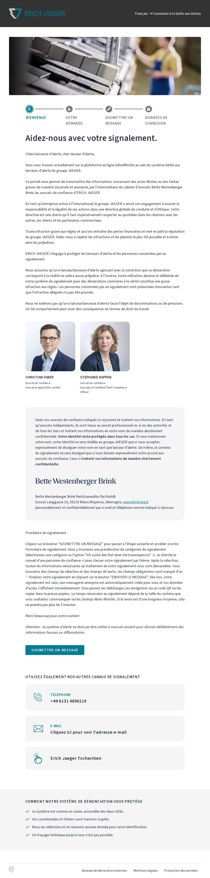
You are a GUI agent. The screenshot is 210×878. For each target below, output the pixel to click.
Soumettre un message (54, 650)
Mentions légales (146, 870)
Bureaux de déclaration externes (104, 870)
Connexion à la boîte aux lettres (177, 13)
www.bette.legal (135, 502)
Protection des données (181, 870)
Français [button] (142, 13)
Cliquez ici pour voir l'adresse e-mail (88, 732)
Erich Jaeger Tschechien (75, 758)
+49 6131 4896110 (68, 701)
